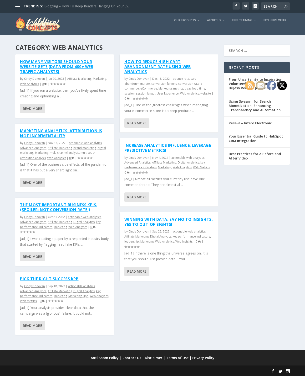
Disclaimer (153, 357)
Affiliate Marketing (79, 79)
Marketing (99, 79)
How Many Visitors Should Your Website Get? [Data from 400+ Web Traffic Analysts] (56, 66)
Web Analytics (29, 84)
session (129, 93)
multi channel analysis (64, 153)
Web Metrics (28, 301)
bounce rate (181, 79)
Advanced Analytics (33, 148)
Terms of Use (177, 357)
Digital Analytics (84, 222)
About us (214, 20)
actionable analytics (81, 286)
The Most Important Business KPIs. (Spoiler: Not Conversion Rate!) (58, 207)
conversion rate (188, 84)
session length (145, 93)
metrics (178, 88)
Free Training (242, 20)
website (205, 93)
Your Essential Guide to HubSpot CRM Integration (256, 138)
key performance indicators (191, 236)
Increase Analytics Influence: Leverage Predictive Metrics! (167, 148)
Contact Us (131, 357)
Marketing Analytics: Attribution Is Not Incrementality (61, 133)
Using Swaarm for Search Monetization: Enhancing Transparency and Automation (255, 105)
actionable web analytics (85, 143)
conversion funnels (164, 84)
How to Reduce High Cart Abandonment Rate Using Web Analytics (157, 66)
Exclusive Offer (275, 20)
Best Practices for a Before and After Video (255, 156)
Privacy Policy (203, 357)
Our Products (185, 20)
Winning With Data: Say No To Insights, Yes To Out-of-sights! (168, 222)
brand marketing (84, 148)
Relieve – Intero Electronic (250, 123)
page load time (195, 88)
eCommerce (148, 88)
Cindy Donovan (34, 79)
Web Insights (184, 241)
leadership (131, 241)
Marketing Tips (78, 296)
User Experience (168, 93)
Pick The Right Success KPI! (49, 278)
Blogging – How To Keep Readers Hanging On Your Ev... (87, 6)
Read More (32, 108)
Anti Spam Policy (105, 357)
